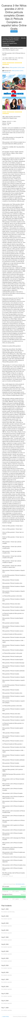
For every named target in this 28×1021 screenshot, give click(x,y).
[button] (14, 31)
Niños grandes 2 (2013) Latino (17, 67)
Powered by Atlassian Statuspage (20, 1016)
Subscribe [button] (23, 38)
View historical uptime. (20, 884)
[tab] (2, 889)
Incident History (5, 1016)
